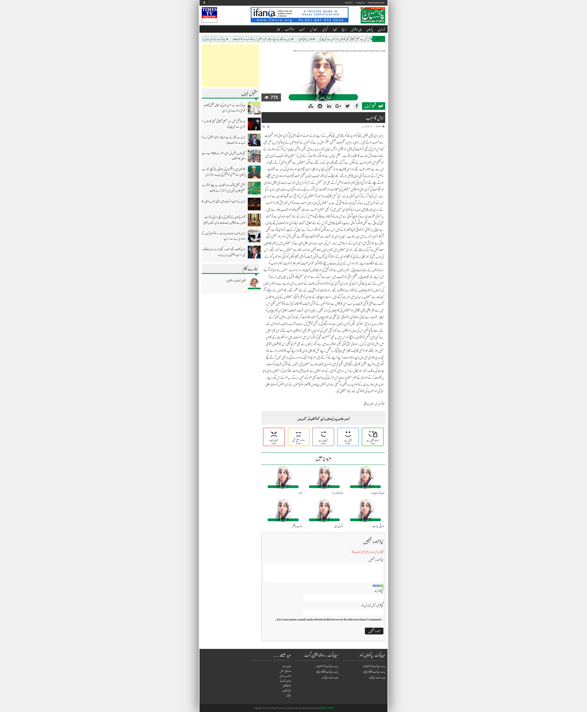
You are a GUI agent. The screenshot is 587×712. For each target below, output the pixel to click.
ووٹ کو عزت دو (377, 493)
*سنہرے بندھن (285, 676)
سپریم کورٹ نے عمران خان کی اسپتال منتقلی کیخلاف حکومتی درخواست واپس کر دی (207, 39)
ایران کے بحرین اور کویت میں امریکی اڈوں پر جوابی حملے (223, 201)
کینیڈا (335, 29)
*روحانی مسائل (285, 671)
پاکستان (370, 29)
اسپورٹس (313, 29)
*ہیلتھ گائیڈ (287, 686)
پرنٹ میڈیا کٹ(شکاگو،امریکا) (327, 672)
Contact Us (360, 3)
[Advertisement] (230, 65)
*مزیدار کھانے (285, 681)
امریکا (344, 29)
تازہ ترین (381, 29)
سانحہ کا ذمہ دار (337, 493)
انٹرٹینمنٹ (289, 29)
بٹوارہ (300, 493)
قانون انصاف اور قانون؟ (236, 280)
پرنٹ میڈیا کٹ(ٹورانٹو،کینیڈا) (327, 666)
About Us (349, 3)
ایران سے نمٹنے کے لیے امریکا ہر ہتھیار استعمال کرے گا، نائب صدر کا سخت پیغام (273, 39)
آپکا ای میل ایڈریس (372, 605)
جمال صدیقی (368, 403)
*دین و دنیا (287, 666)
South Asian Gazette (376, 3)
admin (378, 126)
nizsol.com (325, 708)
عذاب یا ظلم (297, 526)
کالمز (278, 29)
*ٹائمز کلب (286, 691)
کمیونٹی (325, 29)
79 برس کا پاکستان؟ (317, 39)
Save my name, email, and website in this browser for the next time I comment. (328, 619)
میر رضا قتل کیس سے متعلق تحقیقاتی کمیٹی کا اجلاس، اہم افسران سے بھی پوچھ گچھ (359, 39)
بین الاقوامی (356, 29)
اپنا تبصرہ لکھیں (375, 559)
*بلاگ (288, 695)
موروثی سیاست (378, 526)
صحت (302, 29)
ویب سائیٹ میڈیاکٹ (330, 677)
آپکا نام (379, 590)
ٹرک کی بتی (338, 526)
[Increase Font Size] (268, 126)
